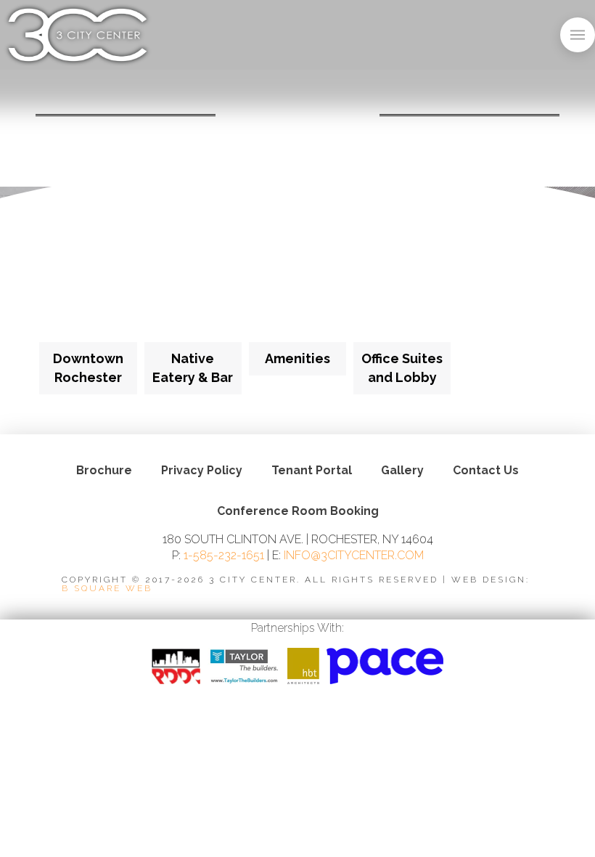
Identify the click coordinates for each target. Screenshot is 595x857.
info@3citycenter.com (354, 555)
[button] (577, 34)
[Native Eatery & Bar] (193, 293)
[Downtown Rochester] (87, 293)
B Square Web (107, 588)
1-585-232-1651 (224, 555)
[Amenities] (297, 293)
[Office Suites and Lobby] (402, 293)
